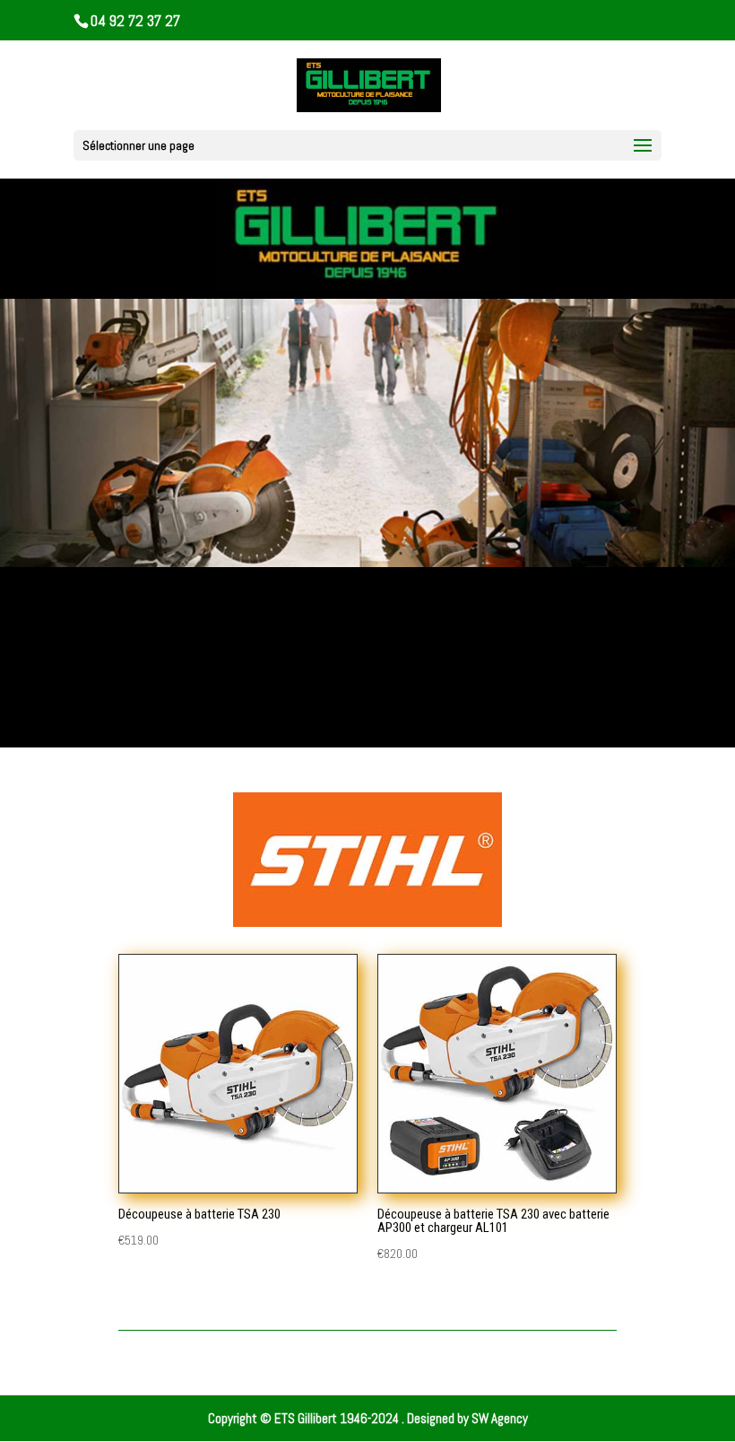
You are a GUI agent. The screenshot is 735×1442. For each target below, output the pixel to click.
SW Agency (499, 1418)
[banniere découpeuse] (367, 562)
